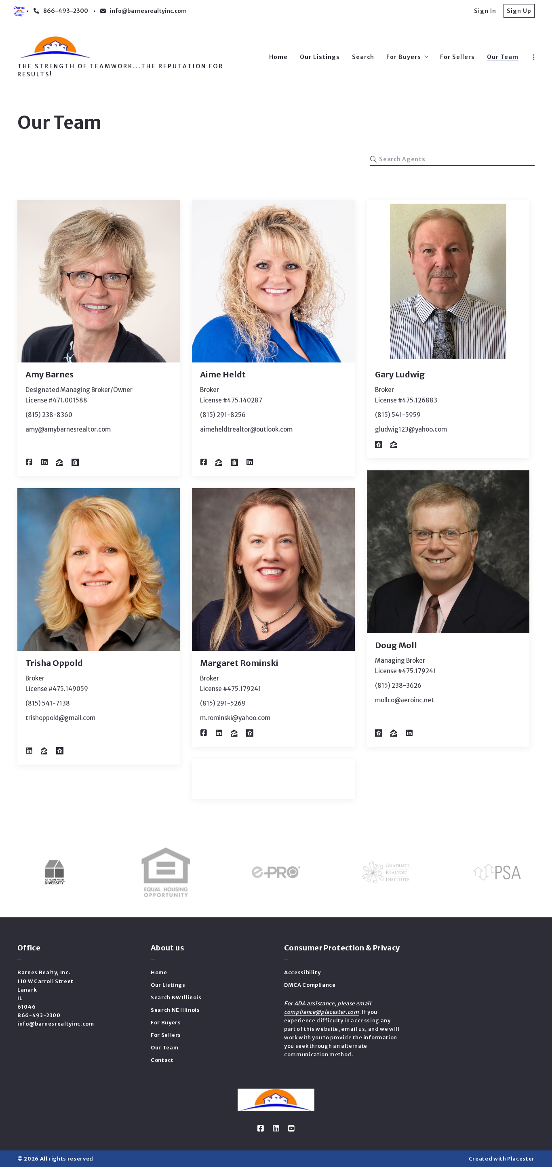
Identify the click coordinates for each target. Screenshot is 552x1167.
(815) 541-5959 (398, 415)
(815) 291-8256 (223, 415)
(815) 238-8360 (48, 415)
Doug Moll (396, 645)
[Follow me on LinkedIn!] (44, 462)
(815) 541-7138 (47, 703)
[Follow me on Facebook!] (29, 462)
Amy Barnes (49, 374)
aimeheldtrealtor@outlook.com (246, 429)
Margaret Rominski (239, 663)
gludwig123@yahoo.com (411, 429)
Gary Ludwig (400, 374)
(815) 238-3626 (398, 685)
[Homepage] (55, 47)
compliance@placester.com (321, 1012)
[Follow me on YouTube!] (291, 1128)
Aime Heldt (223, 374)
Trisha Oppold (54, 663)
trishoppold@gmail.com (60, 718)
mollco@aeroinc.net (404, 700)
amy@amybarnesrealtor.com (68, 429)
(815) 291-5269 (223, 703)
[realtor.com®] (75, 462)
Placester (521, 1158)
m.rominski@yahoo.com (235, 718)
